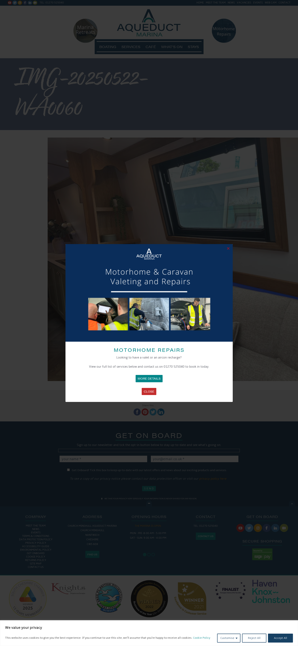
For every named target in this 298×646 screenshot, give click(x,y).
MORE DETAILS (149, 378)
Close (149, 391)
